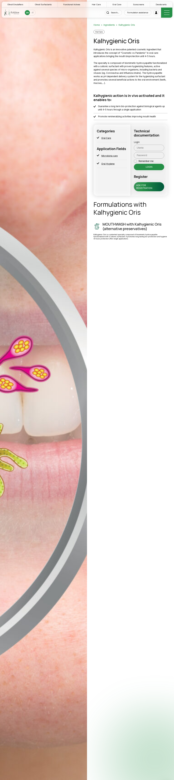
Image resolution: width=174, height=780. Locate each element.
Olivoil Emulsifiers (15, 4)
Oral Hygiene (108, 163)
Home (97, 25)
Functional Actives (71, 4)
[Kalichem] (11, 12)
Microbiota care (109, 156)
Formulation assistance (137, 12)
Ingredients (109, 25)
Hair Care (96, 4)
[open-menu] (166, 13)
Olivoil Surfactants (43, 4)
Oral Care (116, 4)
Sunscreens (138, 4)
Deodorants (161, 4)
